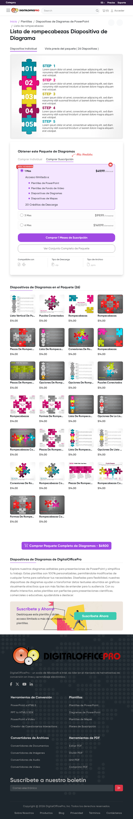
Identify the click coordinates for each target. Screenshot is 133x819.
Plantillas (26, 21)
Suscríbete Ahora (95, 616)
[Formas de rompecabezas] (51, 404)
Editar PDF (75, 745)
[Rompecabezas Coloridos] (22, 438)
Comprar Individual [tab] (30, 159)
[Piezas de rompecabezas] (22, 337)
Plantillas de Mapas (80, 719)
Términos (94, 813)
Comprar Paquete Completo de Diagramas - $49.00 (69, 546)
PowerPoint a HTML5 (23, 705)
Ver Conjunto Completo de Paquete (66, 248)
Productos (46, 813)
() (107, 10)
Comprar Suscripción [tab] (59, 159)
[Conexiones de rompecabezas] (81, 337)
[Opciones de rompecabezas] (51, 371)
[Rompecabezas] (81, 304)
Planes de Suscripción (82, 726)
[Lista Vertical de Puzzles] (22, 304)
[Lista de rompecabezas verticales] (51, 337)
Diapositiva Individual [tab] (23, 48)
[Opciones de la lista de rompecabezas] (110, 404)
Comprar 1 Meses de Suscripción (66, 237)
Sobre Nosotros (24, 813)
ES (102, 2)
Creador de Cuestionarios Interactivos (34, 726)
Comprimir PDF (78, 767)
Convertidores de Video (25, 767)
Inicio (13, 21)
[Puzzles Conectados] (51, 304)
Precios (111, 2)
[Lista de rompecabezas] (81, 404)
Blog (61, 813)
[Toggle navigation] (8, 10)
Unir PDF (74, 760)
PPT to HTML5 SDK (22, 712)
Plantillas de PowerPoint (83, 705)
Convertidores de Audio (25, 760)
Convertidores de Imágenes (28, 753)
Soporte (122, 2)
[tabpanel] (66, 96)
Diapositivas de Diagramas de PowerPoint (62, 21)
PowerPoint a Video (23, 719)
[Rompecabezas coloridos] (51, 471)
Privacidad (76, 813)
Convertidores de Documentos (30, 745)
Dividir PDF (76, 753)
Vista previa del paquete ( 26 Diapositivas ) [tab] (72, 48)
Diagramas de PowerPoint (85, 712)
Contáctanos (114, 813)
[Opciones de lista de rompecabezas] (110, 438)
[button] (118, 11)
